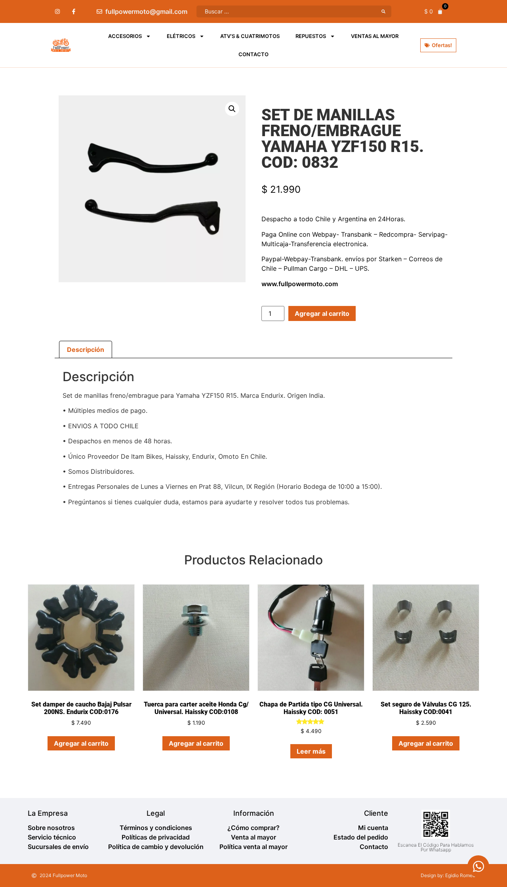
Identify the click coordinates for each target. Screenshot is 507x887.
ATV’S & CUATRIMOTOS (250, 36)
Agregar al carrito (322, 313)
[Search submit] (383, 11)
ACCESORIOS (125, 36)
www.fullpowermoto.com (299, 284)
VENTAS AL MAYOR (374, 36)
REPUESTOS (310, 36)
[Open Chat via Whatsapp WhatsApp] (478, 866)
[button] (232, 109)
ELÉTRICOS (181, 36)
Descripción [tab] (85, 349)
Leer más (311, 751)
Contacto (253, 54)
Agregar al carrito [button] (81, 743)
